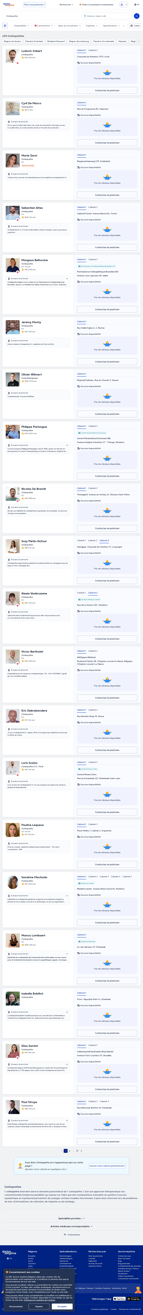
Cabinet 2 (92, 50)
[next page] (81, 1151)
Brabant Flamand (56, 41)
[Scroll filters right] (122, 25)
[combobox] (41, 16)
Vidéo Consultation (125, 1276)
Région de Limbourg (79, 41)
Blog (120, 1261)
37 (77, 1151)
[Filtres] (5, 25)
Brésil (124, 1288)
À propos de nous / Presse (128, 1268)
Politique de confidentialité (130, 1309)
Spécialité (93, 1261)
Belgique (81, 1288)
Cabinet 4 (115, 876)
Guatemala (116, 1288)
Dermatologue (65, 1256)
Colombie (98, 1288)
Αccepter (62, 1306)
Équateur (107, 1288)
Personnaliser (16, 1306)
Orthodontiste (65, 1263)
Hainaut (122, 41)
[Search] (137, 16)
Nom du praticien (96, 1256)
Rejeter (39, 1306)
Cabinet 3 (104, 540)
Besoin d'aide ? (124, 1271)
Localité (92, 1258)
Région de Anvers (12, 41)
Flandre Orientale (34, 41)
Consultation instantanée (128, 1278)
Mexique (90, 1288)
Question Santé (95, 1266)
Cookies (113, 1309)
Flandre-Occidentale (103, 41)
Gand (30, 1261)
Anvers (31, 1258)
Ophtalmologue (66, 1258)
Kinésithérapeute (66, 1266)
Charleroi (32, 1263)
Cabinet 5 (127, 876)
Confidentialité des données (129, 1266)
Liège (30, 1266)
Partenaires (122, 1273)
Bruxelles (31, 1256)
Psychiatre (64, 1261)
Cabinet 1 (81, 50)
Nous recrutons (124, 1258)
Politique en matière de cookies (39, 1300)
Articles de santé (95, 1263)
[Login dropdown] (123, 5)
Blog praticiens (124, 1263)
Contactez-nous (124, 1256)
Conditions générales (99, 1309)
